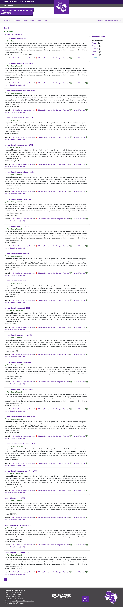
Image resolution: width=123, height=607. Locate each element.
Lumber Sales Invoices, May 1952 (17, 253)
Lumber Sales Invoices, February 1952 (19, 172)
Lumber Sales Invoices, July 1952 (17, 308)
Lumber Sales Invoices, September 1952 (20, 362)
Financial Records (79, 58)
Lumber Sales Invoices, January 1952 (19, 145)
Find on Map (19, 599)
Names (25, 21)
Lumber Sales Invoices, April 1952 (18, 226)
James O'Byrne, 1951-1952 (15, 498)
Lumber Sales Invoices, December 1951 (20, 118)
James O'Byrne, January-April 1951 (18, 525)
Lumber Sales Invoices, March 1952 (18, 199)
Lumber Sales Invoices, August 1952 (18, 335)
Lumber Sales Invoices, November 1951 (20, 90)
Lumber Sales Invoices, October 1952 (19, 389)
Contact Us (9, 599)
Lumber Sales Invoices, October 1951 (19, 63)
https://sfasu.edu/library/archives (23, 601)
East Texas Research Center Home (108, 21)
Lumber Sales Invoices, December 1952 (20, 444)
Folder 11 (96, 49)
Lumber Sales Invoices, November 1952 (20, 416)
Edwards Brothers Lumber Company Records (53, 58)
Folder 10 (96, 46)
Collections (7, 21)
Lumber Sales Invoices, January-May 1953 (21, 471)
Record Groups (35, 21)
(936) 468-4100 (16, 596)
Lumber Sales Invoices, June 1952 (17, 281)
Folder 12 (96, 52)
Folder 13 (96, 54)
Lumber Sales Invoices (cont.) (16, 38)
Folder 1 (95, 43)
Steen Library (7, 5)
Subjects (17, 21)
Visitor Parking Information (14, 603)
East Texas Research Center (24, 58)
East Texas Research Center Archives (16, 11)
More (94, 57)
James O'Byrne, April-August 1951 (18, 552)
